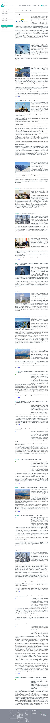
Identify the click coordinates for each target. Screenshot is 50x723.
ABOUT (39, 5)
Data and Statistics (19, 719)
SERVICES (29, 5)
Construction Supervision (20, 714)
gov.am (19, 259)
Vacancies (26, 719)
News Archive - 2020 (4, 20)
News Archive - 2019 (4, 22)
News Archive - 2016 (4, 27)
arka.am (19, 38)
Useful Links (18, 721)
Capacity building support (20, 717)
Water (10, 712)
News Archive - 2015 (4, 29)
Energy (10, 711)
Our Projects (27, 720)
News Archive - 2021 (4, 18)
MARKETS (24, 5)
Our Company (27, 711)
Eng (4, 2)
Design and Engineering (20, 713)
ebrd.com (19, 155)
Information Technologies (13, 714)
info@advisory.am (34, 713)
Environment (11, 713)
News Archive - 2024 (4, 13)
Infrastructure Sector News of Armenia (6, 9)
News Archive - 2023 (4, 15)
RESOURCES (34, 5)
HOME (20, 5)
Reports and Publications (20, 720)
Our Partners (27, 721)
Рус (7, 2)
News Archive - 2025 (4, 11)
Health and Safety (12, 715)
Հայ (2, 2)
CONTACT (46, 5)
